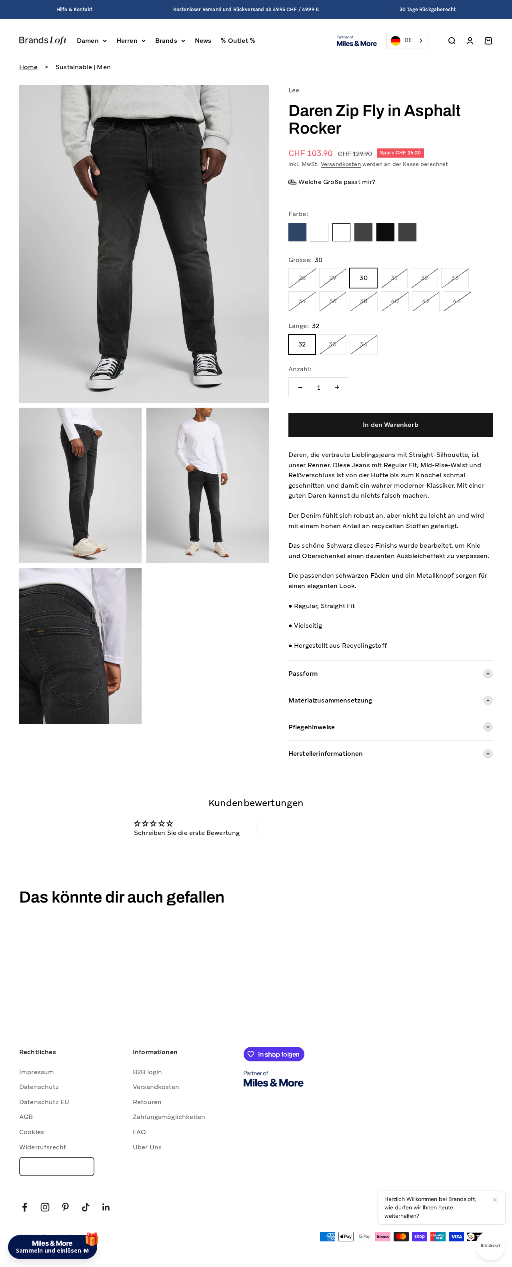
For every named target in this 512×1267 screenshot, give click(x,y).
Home (28, 67)
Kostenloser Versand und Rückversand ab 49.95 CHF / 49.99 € (246, 9)
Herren (127, 40)
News (203, 40)
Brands (166, 40)
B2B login (147, 1072)
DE (408, 40)
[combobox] (407, 40)
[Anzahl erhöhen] (337, 387)
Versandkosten (341, 164)
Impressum (36, 1072)
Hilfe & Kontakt (74, 9)
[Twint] (480, 1237)
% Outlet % (238, 40)
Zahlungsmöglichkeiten (169, 1117)
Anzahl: (299, 369)
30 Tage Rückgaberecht (428, 9)
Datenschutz (39, 1087)
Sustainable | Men (83, 67)
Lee (293, 90)
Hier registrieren (119, 1214)
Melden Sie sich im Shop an (80, 1193)
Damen (88, 40)
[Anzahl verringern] (300, 387)
